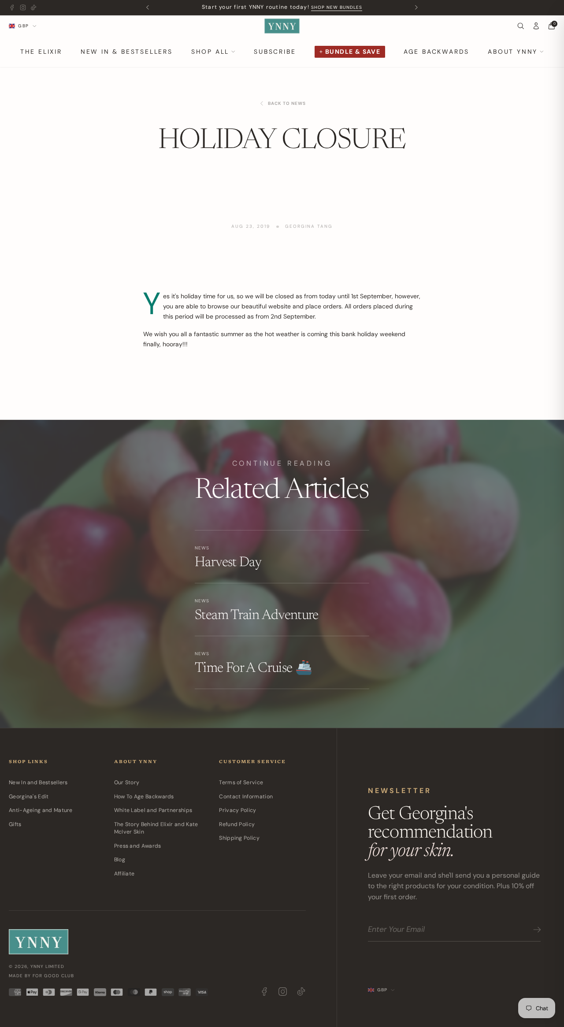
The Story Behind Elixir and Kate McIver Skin (156, 828)
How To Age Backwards (144, 796)
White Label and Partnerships (153, 810)
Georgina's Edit (29, 796)
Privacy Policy (237, 810)
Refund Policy (237, 824)
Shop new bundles (336, 7)
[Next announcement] (416, 7)
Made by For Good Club (41, 976)
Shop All (210, 52)
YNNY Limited (47, 966)
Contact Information (246, 796)
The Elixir (41, 52)
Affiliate (124, 873)
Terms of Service (241, 782)
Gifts (15, 824)
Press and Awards (137, 845)
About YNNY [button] (513, 52)
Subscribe (275, 52)
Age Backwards (436, 52)
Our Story (127, 782)
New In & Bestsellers (127, 52)
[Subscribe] (535, 930)
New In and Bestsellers (38, 782)
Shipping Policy (239, 838)
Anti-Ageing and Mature (41, 810)
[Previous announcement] (147, 7)
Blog (119, 859)
